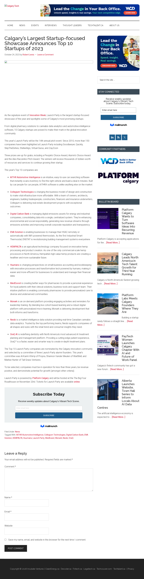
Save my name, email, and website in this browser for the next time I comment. (47, 539)
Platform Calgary (40, 378)
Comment (10, 466)
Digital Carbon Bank (19, 213)
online (77, 381)
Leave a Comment (45, 55)
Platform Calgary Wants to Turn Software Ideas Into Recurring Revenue (128, 221)
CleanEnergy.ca (52, 569)
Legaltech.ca (89, 569)
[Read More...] (113, 242)
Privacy (131, 569)
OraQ (71, 438)
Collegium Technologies (22, 192)
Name (8, 497)
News (17, 432)
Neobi (13, 319)
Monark (13, 301)
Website (8, 525)
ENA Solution (16, 232)
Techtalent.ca (119, 569)
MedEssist (15, 283)
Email (7, 511)
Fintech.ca (77, 569)
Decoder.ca (66, 569)
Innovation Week (38, 115)
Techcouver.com (104, 569)
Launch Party (38, 438)
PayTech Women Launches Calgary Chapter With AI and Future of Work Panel (130, 348)
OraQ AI (14, 334)
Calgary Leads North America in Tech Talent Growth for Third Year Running (130, 264)
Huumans (14, 265)
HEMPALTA (15, 246)
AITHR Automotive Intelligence (25, 177)
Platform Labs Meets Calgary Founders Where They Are (130, 303)
